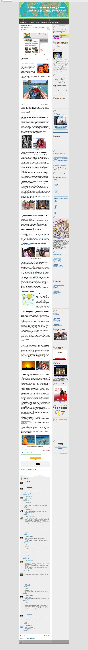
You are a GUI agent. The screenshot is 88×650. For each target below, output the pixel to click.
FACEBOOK (57, 22)
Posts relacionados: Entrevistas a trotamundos (31, 454)
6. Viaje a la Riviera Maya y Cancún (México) (61, 160)
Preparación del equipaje (27, 452)
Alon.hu (55, 319)
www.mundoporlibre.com (63, 453)
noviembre (56, 193)
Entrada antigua (47, 635)
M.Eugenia (28, 496)
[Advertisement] (58, 273)
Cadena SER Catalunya (58, 325)
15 (48, 28)
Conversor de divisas (57, 258)
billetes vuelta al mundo (29, 470)
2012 (54, 202)
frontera (27, 339)
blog (36, 54)
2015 (54, 206)
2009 (54, 180)
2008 (54, 179)
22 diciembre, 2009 (26, 630)
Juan (28, 544)
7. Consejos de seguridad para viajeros (60, 161)
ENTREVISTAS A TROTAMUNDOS (47, 22)
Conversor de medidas (57, 259)
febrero (56, 183)
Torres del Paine (29, 239)
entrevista (37, 470)
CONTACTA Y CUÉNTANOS (29, 20)
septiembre (56, 191)
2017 (54, 208)
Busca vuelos (56, 264)
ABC (55, 315)
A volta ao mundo (56, 314)
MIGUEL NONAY (29, 572)
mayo (55, 186)
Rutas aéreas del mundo (58, 265)
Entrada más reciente (24, 635)
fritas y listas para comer (25, 421)
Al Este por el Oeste (57, 294)
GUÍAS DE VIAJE (23, 22)
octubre (56, 192)
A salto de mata (27, 585)
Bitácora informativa (57, 321)
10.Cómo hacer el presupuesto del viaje (60, 165)
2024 (54, 212)
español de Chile (41, 196)
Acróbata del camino (57, 292)
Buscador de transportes (58, 254)
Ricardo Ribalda (29, 487)
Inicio (36, 635)
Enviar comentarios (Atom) (31, 638)
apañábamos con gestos (40, 193)
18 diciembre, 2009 (26, 558)
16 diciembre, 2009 (26, 534)
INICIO (21, 20)
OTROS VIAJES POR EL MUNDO (34, 22)
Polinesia (47, 325)
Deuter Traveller (28, 244)
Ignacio (28, 502)
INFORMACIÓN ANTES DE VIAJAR (42, 20)
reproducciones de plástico (30, 431)
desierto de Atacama (44, 355)
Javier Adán (29, 625)
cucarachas (32, 418)
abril (55, 185)
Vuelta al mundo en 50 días (39, 551)
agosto (56, 190)
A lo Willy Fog (56, 287)
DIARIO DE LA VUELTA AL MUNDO (56, 20)
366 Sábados (56, 286)
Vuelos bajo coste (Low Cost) (58, 266)
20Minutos (55, 313)
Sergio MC (28, 481)
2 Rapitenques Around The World (59, 285)
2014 (54, 205)
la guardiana (29, 509)
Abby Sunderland (56, 291)
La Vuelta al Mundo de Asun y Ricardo (46, 7)
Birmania (22, 345)
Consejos (34, 470)
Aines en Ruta (56, 293)
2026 (54, 213)
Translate (60, 46)
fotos (26, 449)
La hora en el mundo (57, 260)
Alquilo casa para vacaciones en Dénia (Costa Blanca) (60, 114)
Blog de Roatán (56, 324)
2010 (54, 200)
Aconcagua (36, 276)
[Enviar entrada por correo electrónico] (35, 469)
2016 (54, 207)
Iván (27, 588)
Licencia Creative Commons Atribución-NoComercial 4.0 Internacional (61, 447)
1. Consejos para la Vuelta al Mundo (59, 153)
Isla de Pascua (33, 327)
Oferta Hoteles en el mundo (58, 255)
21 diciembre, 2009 (26, 593)
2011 (54, 201)
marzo (56, 184)
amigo (46, 174)
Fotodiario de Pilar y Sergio (44, 470)
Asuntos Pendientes (57, 320)
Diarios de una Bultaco (30, 516)
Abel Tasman (42, 238)
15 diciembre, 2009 (26, 494)
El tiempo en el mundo (57, 261)
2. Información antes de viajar (58, 154)
